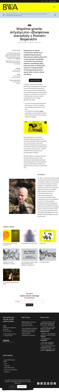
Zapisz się (29, 305)
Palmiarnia (7, 372)
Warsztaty (38, 42)
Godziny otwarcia (52, 1)
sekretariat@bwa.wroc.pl (10, 334)
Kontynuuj (22, 386)
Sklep (46, 1)
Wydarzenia (31, 42)
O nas (42, 1)
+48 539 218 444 (8, 335)
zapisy (41, 111)
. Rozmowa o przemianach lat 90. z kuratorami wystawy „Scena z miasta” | (47, 348)
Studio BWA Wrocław (9, 367)
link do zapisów (35, 80)
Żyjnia (5, 363)
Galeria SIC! (7, 365)
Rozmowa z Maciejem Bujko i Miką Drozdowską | (47, 329)
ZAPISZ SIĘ (17, 58)
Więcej (12, 386)
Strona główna (22, 42)
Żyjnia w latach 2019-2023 (10, 370)
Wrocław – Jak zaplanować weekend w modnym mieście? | (48, 335)
